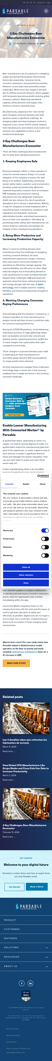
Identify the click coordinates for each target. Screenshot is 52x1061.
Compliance (12, 1042)
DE (28, 2)
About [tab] (43, 484)
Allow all (26, 567)
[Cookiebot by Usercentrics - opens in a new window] (37, 476)
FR (24, 2)
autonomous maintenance (24, 651)
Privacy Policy (13, 1029)
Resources (11, 956)
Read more (9, 751)
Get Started (14, 886)
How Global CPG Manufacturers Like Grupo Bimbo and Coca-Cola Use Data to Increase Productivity (26, 768)
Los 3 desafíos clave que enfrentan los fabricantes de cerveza (25, 741)
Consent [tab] (9, 484)
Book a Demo (36, 886)
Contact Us (41, 2)
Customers (12, 929)
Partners (10, 938)
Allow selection (26, 575)
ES (31, 2)
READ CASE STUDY (16, 663)
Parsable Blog (26, 25)
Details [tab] (26, 484)
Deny (26, 583)
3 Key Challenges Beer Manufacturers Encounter (24, 826)
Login (48, 2)
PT (34, 2)
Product (10, 920)
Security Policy (13, 1035)
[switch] (45, 539)
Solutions (11, 947)
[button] (46, 11)
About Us (10, 966)
